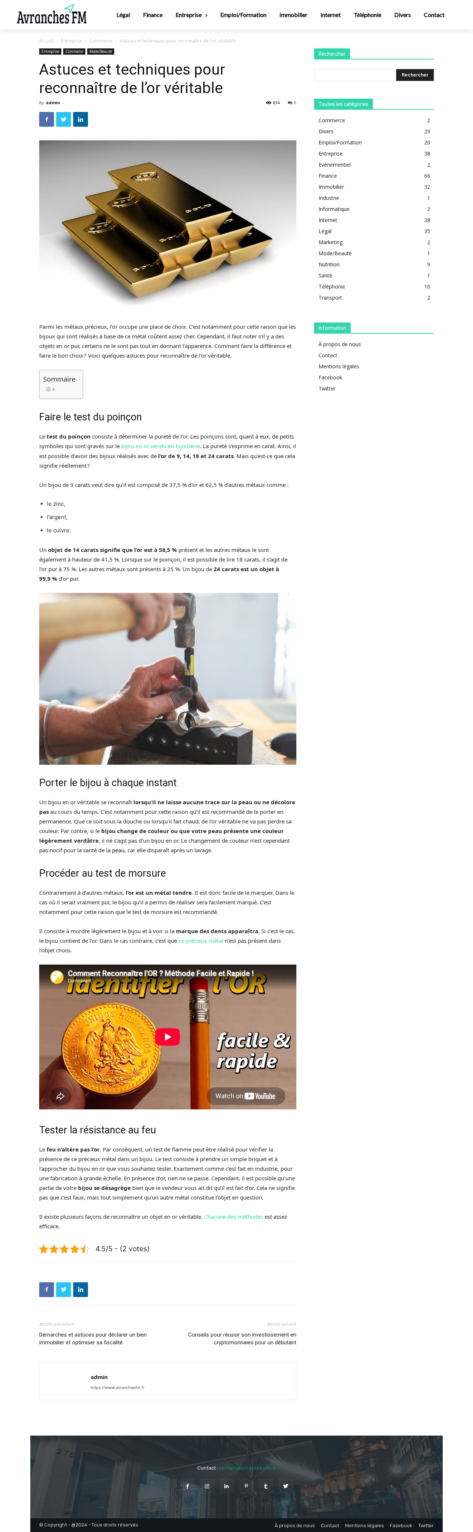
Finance (328, 175)
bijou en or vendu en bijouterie (160, 446)
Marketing (331, 242)
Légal (325, 231)
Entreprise (71, 41)
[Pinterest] (246, 1486)
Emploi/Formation (340, 142)
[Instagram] (207, 1486)
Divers (326, 131)
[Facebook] (46, 119)
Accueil (46, 41)
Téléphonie (332, 286)
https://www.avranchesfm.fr (117, 1387)
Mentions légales (339, 366)
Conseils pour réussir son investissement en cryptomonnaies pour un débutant (242, 1338)
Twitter (327, 388)
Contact (328, 355)
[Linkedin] (80, 119)
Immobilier (331, 186)
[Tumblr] (266, 1486)
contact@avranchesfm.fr (247, 1468)
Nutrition (329, 264)
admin (53, 102)
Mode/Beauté (100, 51)
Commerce (101, 41)
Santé (325, 275)
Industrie (329, 197)
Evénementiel (335, 164)
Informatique (334, 208)
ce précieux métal (200, 940)
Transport (330, 297)
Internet (328, 220)
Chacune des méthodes (233, 1216)
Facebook (330, 377)
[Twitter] (63, 119)
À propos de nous (340, 344)
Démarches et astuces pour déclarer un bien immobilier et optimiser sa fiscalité (93, 1338)
